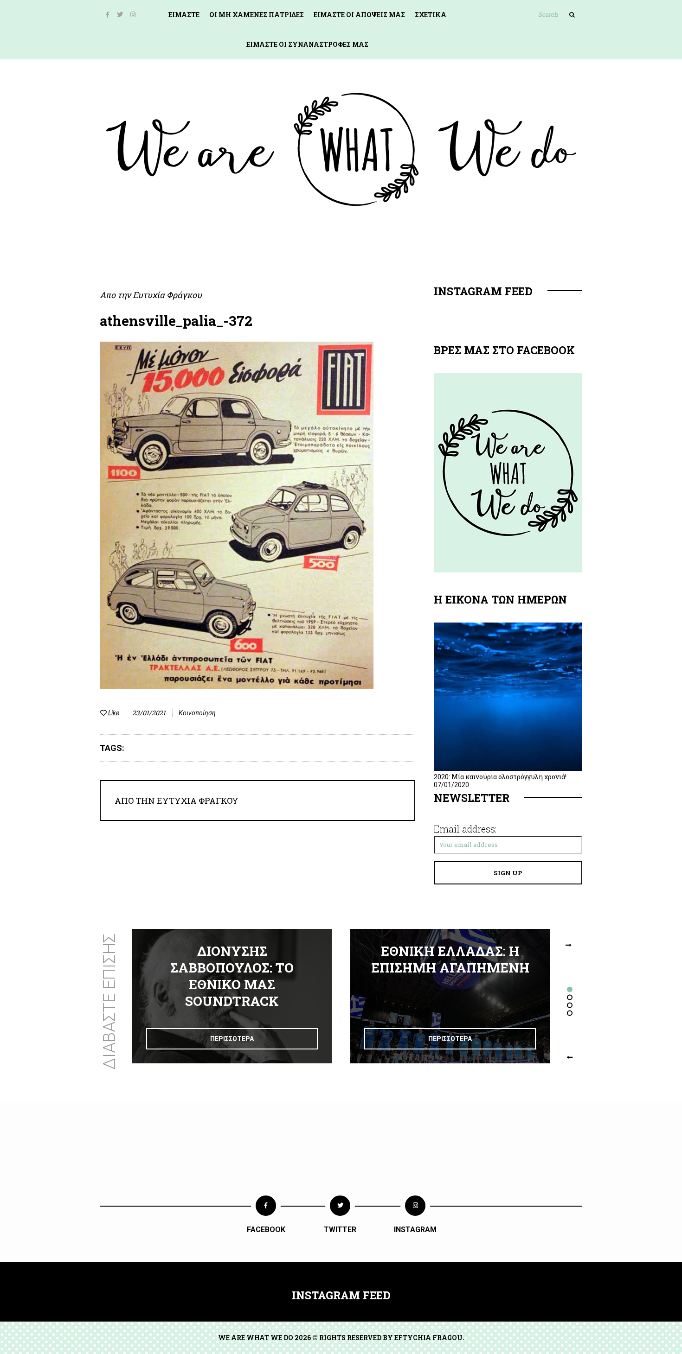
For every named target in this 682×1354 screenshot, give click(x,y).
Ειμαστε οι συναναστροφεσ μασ (307, 44)
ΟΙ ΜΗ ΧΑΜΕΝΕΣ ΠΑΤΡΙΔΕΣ (256, 14)
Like (113, 713)
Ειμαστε (183, 14)
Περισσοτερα (232, 1039)
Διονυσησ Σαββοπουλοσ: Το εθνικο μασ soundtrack (232, 976)
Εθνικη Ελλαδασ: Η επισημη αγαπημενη (450, 959)
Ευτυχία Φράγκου (167, 294)
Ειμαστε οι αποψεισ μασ (359, 14)
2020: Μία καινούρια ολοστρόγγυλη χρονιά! (500, 776)
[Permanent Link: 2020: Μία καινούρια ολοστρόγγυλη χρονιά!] (508, 768)
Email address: (465, 829)
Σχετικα (430, 14)
